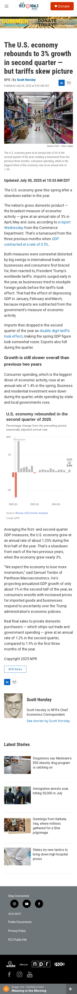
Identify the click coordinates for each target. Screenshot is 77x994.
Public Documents (20, 922)
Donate (64, 6)
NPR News (15, 669)
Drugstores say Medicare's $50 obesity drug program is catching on (52, 762)
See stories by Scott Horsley (48, 721)
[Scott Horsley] (13, 705)
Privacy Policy (17, 930)
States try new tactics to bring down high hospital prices (50, 854)
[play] (6, 989)
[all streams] (71, 989)
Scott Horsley (26, 80)
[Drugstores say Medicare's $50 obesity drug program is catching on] (17, 765)
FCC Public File (17, 939)
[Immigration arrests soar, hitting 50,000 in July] (17, 795)
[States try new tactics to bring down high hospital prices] (17, 856)
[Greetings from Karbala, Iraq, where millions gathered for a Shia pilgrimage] (17, 826)
